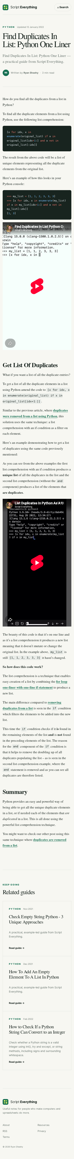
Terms (6, 1137)
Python (9, 27)
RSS (5, 1131)
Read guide (16, 948)
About (6, 1125)
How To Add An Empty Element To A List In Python (34, 974)
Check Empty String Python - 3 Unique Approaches (36, 919)
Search (62, 7)
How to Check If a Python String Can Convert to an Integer (37, 1029)
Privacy (42, 1131)
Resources (44, 1125)
